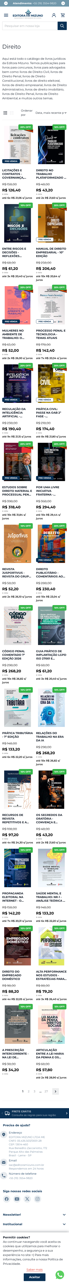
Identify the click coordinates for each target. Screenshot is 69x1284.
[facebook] (6, 1199)
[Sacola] (62, 15)
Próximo (55, 1091)
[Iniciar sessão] (54, 15)
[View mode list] (11, 113)
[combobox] (34, 26)
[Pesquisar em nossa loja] (62, 26)
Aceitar (34, 1277)
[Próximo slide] (67, 1113)
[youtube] (17, 1199)
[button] (6, 15)
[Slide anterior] (2, 1113)
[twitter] (27, 1199)
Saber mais (34, 1269)
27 (46, 1091)
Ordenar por (27, 113)
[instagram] (37, 1199)
